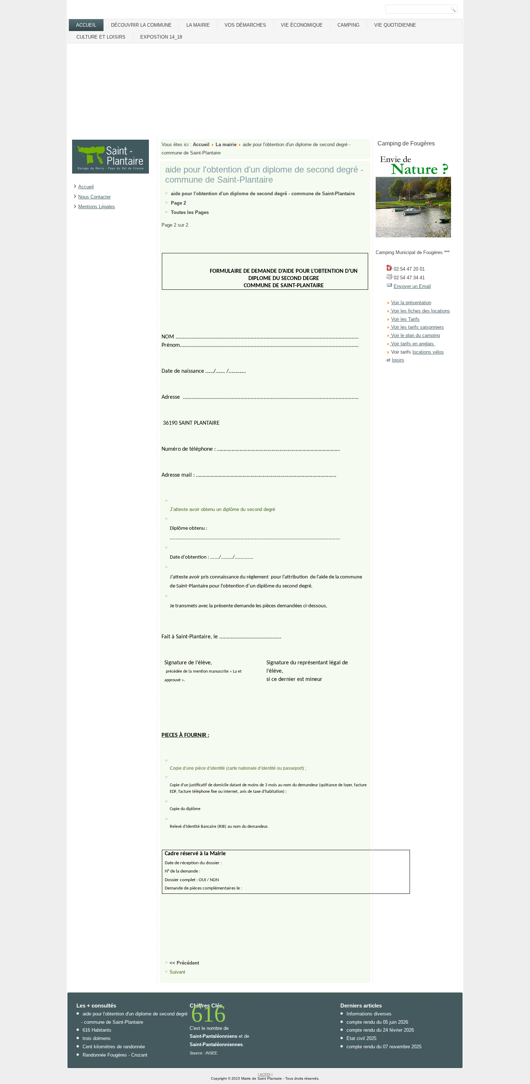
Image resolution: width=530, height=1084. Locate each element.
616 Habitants (97, 1030)
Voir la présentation (411, 302)
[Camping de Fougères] (413, 236)
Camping (348, 25)
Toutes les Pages (190, 212)
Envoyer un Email (412, 286)
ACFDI (265, 1074)
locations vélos (428, 352)
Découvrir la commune (141, 25)
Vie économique (302, 25)
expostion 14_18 (161, 37)
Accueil (86, 25)
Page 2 (178, 203)
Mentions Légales (96, 206)
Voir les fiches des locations (420, 311)
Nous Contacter (94, 197)
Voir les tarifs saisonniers (417, 327)
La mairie (198, 25)
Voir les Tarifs (405, 319)
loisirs (398, 360)
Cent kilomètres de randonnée (114, 1046)
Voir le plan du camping (415, 335)
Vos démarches (245, 25)
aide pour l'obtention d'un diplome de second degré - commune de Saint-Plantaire (264, 175)
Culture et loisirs (100, 37)
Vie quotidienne (395, 25)
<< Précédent (184, 963)
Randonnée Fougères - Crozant (115, 1055)
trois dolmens (97, 1038)
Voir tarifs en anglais (412, 343)
